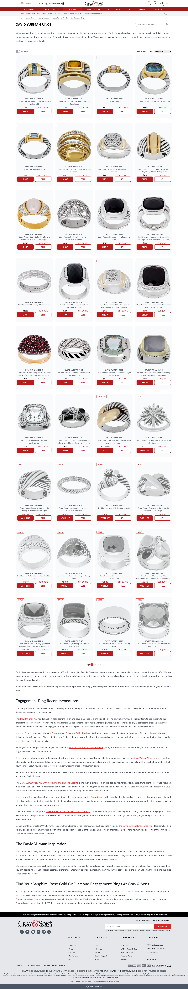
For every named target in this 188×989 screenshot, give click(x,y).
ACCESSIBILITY (36, 965)
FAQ (70, 959)
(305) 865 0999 (152, 952)
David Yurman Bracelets (30, 13)
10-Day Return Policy (129, 949)
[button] (165, 13)
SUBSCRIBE (162, 926)
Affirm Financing (127, 952)
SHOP (25, 111)
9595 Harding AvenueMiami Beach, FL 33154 (156, 947)
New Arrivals (30, 9)
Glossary (124, 959)
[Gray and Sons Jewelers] (94, 3)
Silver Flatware (93, 9)
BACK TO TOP (96, 986)
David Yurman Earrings (51, 13)
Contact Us (152, 937)
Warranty (124, 945)
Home (22, 18)
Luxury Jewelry (31, 18)
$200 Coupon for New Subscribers (152, 920)
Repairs (142, 9)
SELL (43, 111)
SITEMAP (47, 965)
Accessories (114, 9)
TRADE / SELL (159, 9)
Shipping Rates (126, 956)
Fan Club (71, 952)
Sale (130, 9)
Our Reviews (73, 956)
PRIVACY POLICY (23, 965)
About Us (72, 945)
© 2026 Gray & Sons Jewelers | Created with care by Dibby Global (94, 981)
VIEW (105, 450)
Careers (71, 949)
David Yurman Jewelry (60, 18)
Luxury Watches (51, 9)
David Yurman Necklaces (73, 13)
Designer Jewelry (44, 18)
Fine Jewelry (72, 9)
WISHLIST (144, 450)
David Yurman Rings (93, 13)
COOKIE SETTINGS (58, 965)
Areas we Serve (152, 959)
